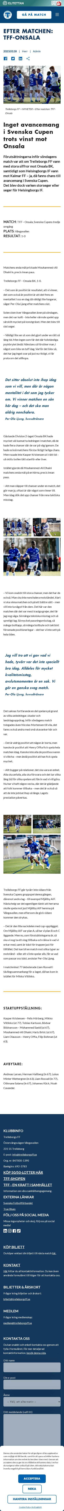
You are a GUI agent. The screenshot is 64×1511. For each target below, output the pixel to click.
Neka (32, 1489)
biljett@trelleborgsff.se (16, 1299)
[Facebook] (5, 58)
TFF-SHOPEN (14, 1178)
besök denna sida (36, 1352)
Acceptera (32, 1478)
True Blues (9, 1209)
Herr (25, 51)
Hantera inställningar (32, 1499)
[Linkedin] (18, 58)
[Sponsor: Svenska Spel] (56, 4)
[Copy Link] (26, 58)
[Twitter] (11, 58)
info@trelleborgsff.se (24, 1154)
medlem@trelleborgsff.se (17, 1323)
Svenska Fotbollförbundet (18, 1203)
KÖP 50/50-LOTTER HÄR (23, 1172)
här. (54, 1253)
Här (5, 1271)
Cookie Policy (25, 1507)
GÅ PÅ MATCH (34, 14)
